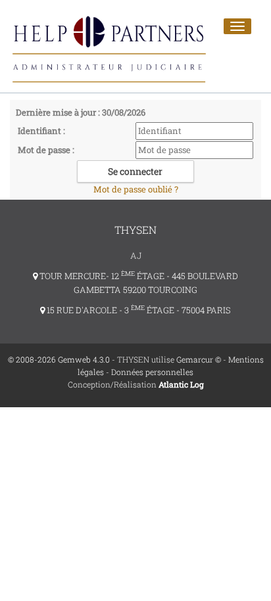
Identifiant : (41, 131)
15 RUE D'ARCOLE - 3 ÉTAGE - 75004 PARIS (138, 310)
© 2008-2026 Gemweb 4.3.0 (59, 359)
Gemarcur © (198, 359)
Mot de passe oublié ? (135, 189)
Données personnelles (152, 372)
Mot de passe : (46, 150)
